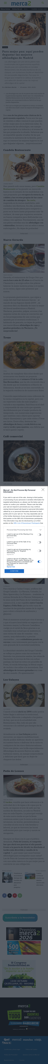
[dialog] (24, 532)
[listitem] (24, 530)
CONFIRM (14, 571)
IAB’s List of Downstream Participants (27, 523)
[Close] (44, 490)
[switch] (39, 535)
